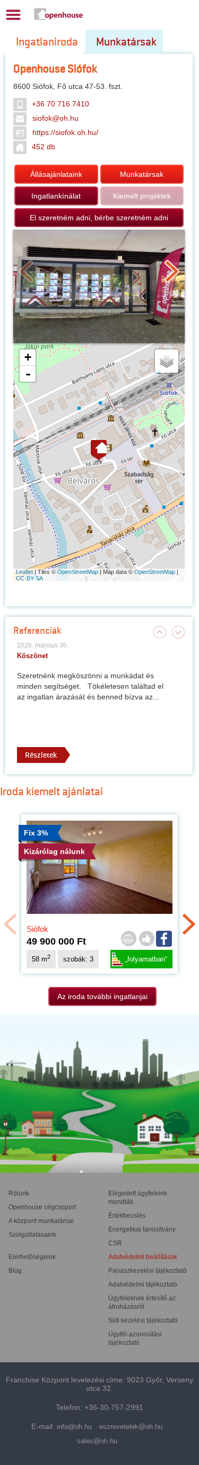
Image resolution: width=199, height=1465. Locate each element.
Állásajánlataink (56, 174)
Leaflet (24, 572)
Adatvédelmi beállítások (142, 1257)
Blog (15, 1270)
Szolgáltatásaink (32, 1234)
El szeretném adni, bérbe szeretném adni (99, 217)
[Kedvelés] (146, 939)
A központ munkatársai (41, 1221)
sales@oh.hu (97, 1441)
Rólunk (18, 1193)
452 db (43, 146)
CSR (115, 1243)
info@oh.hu (74, 1427)
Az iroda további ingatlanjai (102, 996)
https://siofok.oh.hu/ (65, 132)
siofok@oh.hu (55, 118)
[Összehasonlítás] (128, 939)
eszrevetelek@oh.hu (130, 1427)
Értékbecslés (126, 1215)
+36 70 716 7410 (60, 104)
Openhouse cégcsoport (42, 1207)
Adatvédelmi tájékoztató (142, 1284)
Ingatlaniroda (47, 42)
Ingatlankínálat (56, 196)
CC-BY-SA (29, 578)
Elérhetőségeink (32, 1257)
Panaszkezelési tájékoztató (147, 1270)
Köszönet (32, 656)
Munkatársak (126, 42)
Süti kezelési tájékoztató (143, 1320)
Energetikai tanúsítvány (142, 1229)
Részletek (41, 755)
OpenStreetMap (77, 572)
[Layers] (166, 361)
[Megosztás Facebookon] (164, 939)
